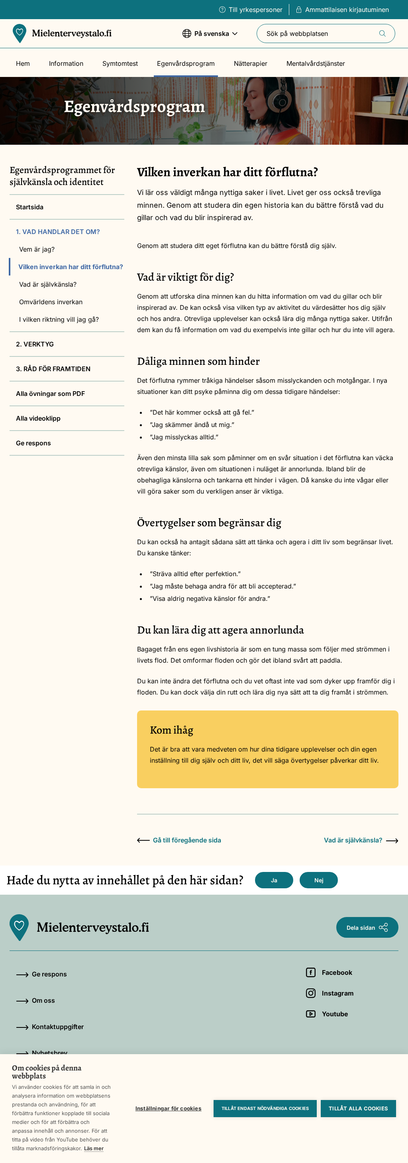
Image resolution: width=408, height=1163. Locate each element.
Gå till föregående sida (187, 840)
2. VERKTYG (35, 344)
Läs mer (94, 1148)
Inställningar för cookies (168, 1108)
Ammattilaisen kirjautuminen (347, 10)
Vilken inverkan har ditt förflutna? (70, 267)
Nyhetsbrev (49, 1053)
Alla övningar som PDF (50, 394)
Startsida (29, 207)
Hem (23, 63)
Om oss (43, 1000)
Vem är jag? (37, 249)
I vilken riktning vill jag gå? (59, 319)
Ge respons (33, 443)
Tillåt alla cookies (358, 1108)
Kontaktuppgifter (58, 1027)
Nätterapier (250, 63)
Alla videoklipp (38, 418)
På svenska (205, 37)
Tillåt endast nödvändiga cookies (265, 1108)
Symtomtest (120, 63)
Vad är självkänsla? (47, 284)
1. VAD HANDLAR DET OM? (58, 232)
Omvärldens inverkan (50, 302)
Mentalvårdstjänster (315, 63)
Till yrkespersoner (255, 10)
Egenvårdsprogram (186, 63)
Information (66, 63)
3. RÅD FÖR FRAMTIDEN (53, 369)
